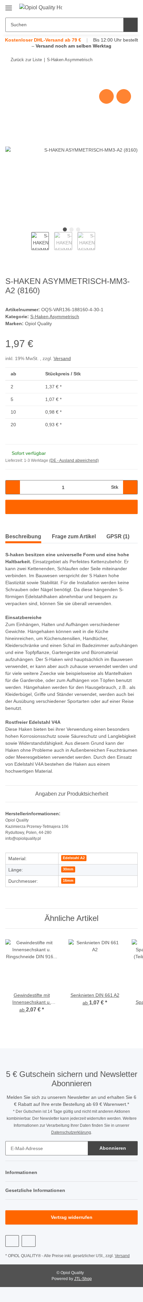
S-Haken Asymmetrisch (54, 316)
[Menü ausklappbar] (8, 5)
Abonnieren (112, 1148)
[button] (111, 7)
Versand (62, 358)
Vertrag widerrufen (71, 1217)
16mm (68, 880)
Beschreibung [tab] (23, 536)
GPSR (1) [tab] (117, 536)
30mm (68, 869)
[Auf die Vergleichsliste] (106, 96)
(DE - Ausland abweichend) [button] (74, 460)
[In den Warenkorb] (10, 80)
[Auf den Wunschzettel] (123, 96)
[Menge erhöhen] (130, 487)
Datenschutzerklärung (71, 1132)
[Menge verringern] (13, 487)
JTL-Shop (83, 1278)
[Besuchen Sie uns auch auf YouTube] (12, 1241)
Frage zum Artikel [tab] (74, 536)
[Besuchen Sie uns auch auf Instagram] (28, 1241)
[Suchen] (130, 25)
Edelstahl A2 (74, 858)
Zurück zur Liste (26, 59)
